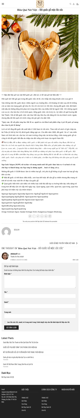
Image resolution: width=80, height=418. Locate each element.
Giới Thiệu (24, 401)
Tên (6, 292)
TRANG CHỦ (25, 397)
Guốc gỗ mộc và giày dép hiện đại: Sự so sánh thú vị (18, 357)
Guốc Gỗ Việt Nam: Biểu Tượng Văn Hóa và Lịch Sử (18, 364)
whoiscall (13, 253)
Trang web (7, 312)
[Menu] (3, 4)
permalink (54, 221)
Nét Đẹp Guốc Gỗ (40, 221)
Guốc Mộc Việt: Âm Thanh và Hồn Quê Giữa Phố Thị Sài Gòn (20, 342)
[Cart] (77, 4)
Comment (5, 359)
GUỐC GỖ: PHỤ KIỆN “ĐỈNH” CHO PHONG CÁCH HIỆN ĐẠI (20, 347)
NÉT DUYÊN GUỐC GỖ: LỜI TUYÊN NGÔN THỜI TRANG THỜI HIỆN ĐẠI (23, 352)
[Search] (70, 4)
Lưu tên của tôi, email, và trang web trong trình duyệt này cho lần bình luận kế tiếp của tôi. (38, 322)
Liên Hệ (24, 410)
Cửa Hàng (24, 404)
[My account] (74, 4)
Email (6, 302)
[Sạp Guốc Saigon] (40, 4)
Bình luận (75, 260)
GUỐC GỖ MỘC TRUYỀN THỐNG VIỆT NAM (62, 243)
